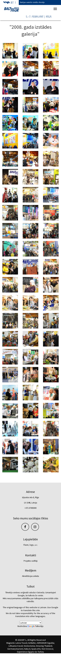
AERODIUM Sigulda (45, 642)
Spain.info (36, 648)
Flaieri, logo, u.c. (30, 545)
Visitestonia (29, 645)
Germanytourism (15, 648)
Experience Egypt (25, 651)
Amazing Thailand (44, 645)
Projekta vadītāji (31, 561)
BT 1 (24, 640)
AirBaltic (32, 642)
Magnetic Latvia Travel (16, 642)
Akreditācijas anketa (30, 576)
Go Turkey (39, 651)
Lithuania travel (16, 645)
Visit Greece (47, 648)
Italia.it (27, 648)
